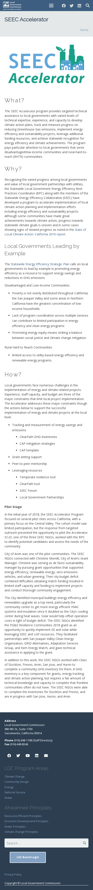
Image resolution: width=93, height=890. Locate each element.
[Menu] (51, 5)
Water (8, 798)
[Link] (12, 5)
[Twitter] (71, 6)
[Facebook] (64, 6)
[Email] (46, 755)
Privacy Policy (13, 874)
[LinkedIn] (79, 6)
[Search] (87, 5)
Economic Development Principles (26, 821)
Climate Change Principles (21, 832)
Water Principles (15, 826)
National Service (15, 792)
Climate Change (15, 776)
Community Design (17, 782)
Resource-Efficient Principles (23, 816)
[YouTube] (27, 755)
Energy (9, 787)
